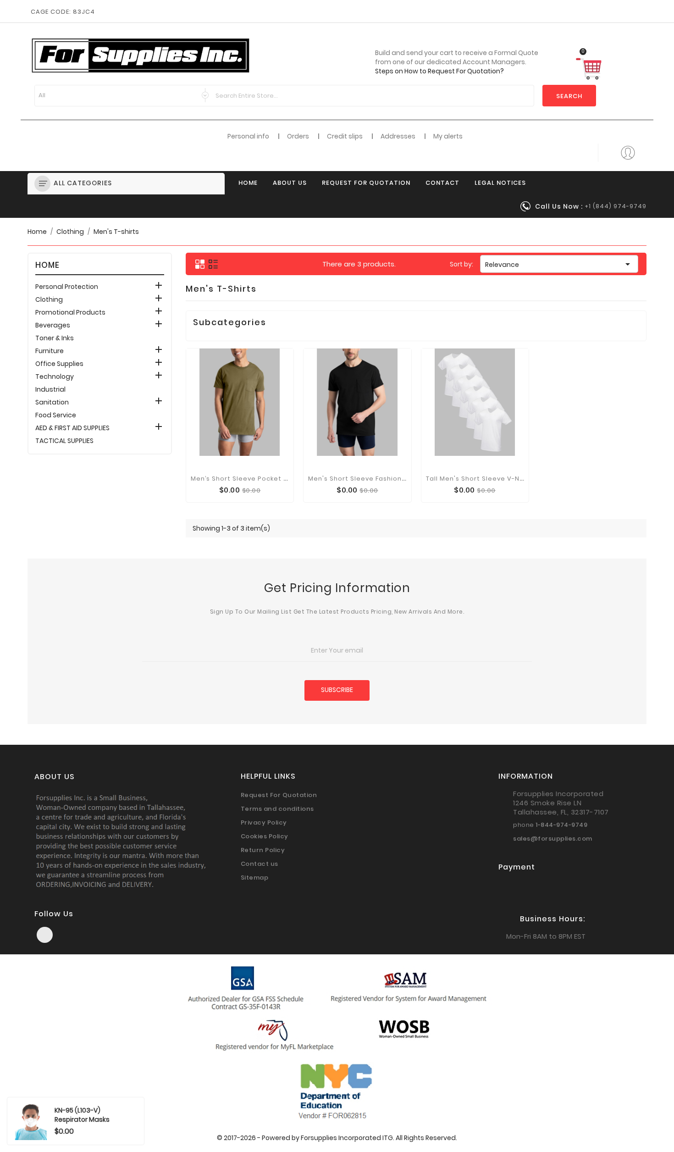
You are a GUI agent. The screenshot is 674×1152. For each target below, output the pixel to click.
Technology (54, 376)
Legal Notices (500, 182)
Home (248, 182)
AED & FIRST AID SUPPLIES (72, 427)
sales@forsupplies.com (552, 838)
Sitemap (255, 877)
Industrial (50, 389)
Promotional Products (70, 312)
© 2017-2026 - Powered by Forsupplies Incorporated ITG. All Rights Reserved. (337, 1137)
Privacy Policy (264, 822)
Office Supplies (59, 363)
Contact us (259, 863)
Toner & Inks (54, 338)
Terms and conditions (277, 808)
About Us (290, 182)
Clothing (49, 299)
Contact (442, 182)
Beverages (52, 325)
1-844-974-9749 (561, 824)
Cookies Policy (264, 836)
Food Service (55, 415)
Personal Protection (66, 286)
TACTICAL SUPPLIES (64, 440)
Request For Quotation (366, 182)
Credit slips (345, 136)
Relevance (559, 264)
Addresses (398, 136)
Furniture (49, 350)
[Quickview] (239, 477)
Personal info (248, 136)
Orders (298, 136)
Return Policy (263, 850)
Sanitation (52, 402)
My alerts (448, 136)
